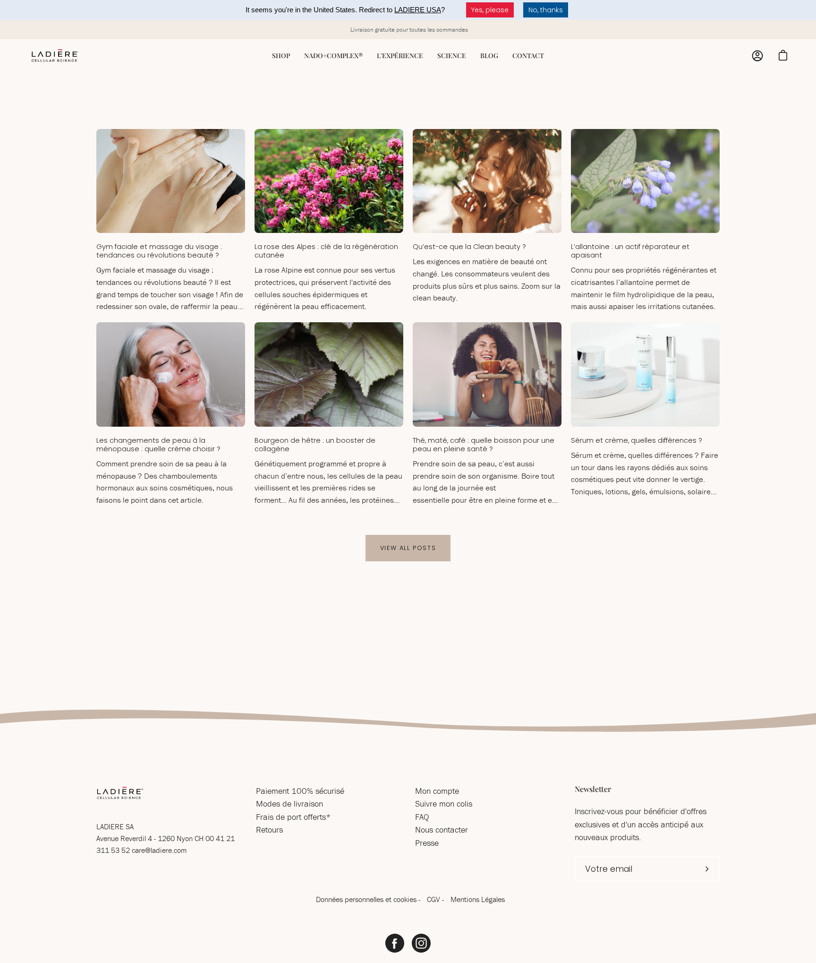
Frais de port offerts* (293, 816)
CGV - (436, 899)
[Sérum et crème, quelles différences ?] (645, 374)
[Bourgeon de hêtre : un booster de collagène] (329, 374)
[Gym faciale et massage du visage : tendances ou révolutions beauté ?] (170, 181)
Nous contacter (441, 829)
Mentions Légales (477, 899)
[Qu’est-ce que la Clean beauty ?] (487, 181)
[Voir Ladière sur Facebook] (394, 943)
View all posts (408, 548)
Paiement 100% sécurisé (300, 790)
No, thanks (545, 10)
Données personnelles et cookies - (369, 899)
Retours (269, 829)
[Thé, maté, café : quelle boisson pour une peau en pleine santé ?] (487, 374)
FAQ (422, 816)
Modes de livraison (289, 803)
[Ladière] (54, 55)
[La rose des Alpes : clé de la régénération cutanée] (329, 181)
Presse (427, 842)
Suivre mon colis (443, 803)
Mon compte (437, 790)
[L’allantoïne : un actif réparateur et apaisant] (645, 181)
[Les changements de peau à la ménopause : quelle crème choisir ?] (170, 374)
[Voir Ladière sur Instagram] (421, 943)
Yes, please (490, 10)
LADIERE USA (417, 10)
